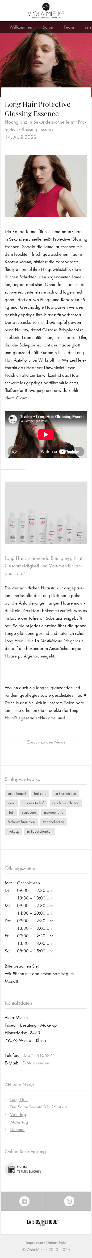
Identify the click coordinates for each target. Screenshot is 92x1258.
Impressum (34, 1242)
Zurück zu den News (46, 742)
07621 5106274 (38, 1055)
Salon (48, 27)
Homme (17, 1129)
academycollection (65, 803)
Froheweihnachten (21, 822)
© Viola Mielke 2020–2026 (46, 1249)
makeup (13, 831)
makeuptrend (53, 812)
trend (11, 803)
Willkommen (20, 27)
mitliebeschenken (39, 831)
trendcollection (53, 822)
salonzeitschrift (33, 803)
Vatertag (18, 1114)
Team (69, 27)
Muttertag (19, 1122)
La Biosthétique (65, 793)
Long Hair (19, 1099)
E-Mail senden (35, 1063)
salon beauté (17, 793)
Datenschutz (56, 1242)
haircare (40, 793)
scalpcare (29, 812)
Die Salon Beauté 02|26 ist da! (39, 1107)
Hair (11, 812)
